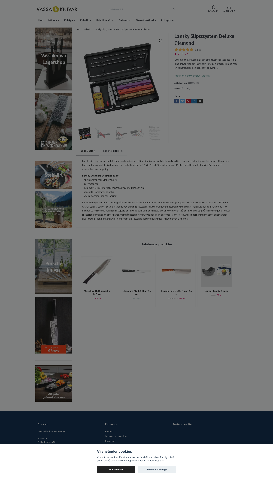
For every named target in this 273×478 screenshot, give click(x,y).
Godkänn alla (116, 469)
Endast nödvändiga (157, 469)
